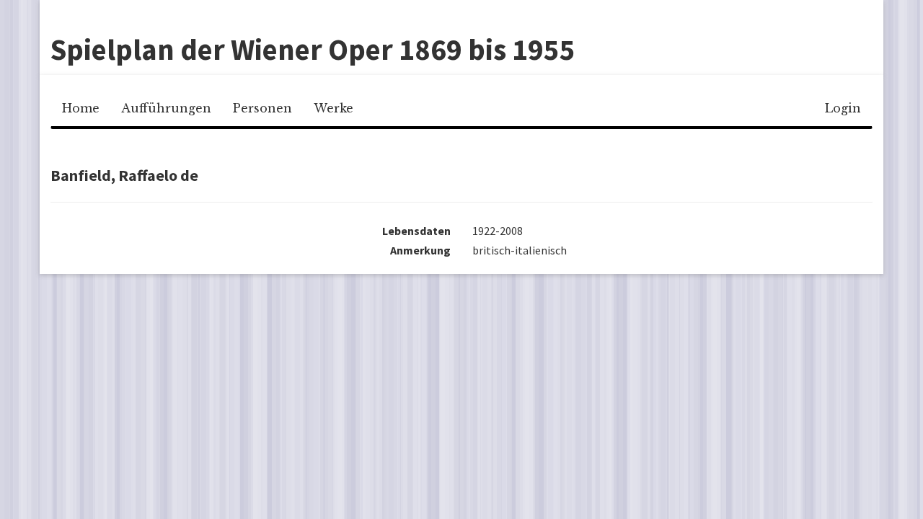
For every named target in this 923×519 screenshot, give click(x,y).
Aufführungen (166, 108)
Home (81, 108)
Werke (333, 108)
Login (843, 108)
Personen (262, 108)
